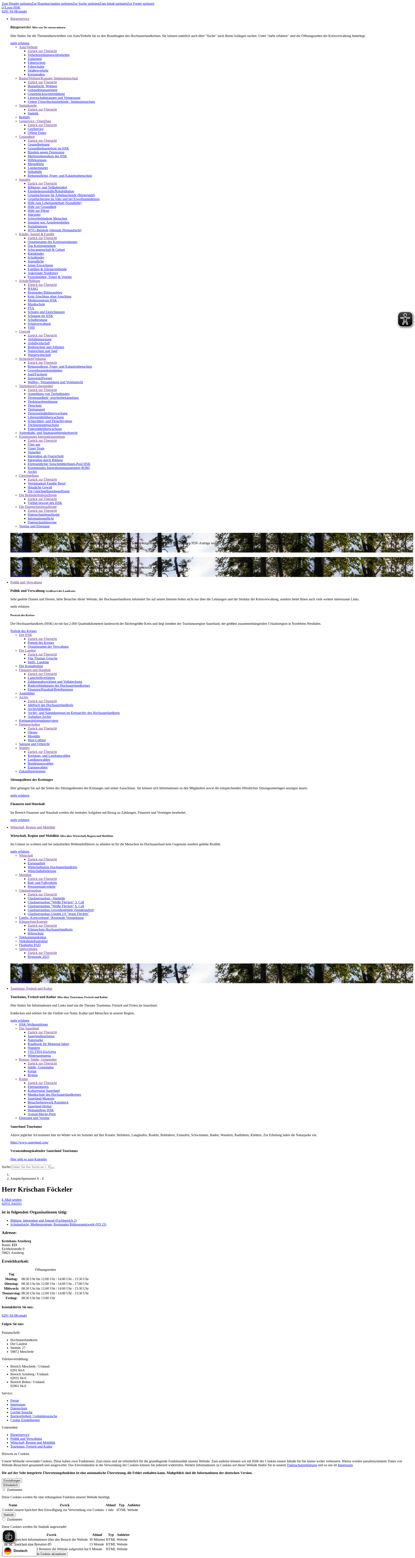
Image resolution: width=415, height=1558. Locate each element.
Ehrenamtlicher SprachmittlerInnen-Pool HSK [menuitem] (59, 464)
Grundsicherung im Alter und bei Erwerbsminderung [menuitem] (64, 199)
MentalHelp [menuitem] (36, 164)
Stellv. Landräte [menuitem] (38, 662)
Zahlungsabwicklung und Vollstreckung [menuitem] (55, 681)
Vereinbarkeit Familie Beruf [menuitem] (46, 483)
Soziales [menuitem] (24, 179)
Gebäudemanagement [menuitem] (42, 90)
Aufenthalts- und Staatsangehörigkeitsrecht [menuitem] (48, 433)
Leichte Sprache (21, 1412)
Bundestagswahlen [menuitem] (40, 763)
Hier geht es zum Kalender (28, 1159)
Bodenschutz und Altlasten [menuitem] (46, 347)
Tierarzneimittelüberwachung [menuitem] (47, 413)
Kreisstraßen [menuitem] (36, 74)
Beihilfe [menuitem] (24, 117)
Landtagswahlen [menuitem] (39, 759)
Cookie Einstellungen (25, 1420)
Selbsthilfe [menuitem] (35, 172)
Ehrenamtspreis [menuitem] (38, 1087)
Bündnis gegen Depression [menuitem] (46, 152)
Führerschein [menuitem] (36, 62)
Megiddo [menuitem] (34, 736)
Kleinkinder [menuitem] (36, 253)
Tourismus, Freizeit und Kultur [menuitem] (31, 988)
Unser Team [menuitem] (36, 448)
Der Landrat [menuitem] (27, 650)
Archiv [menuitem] (32, 472)
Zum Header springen (17, 3)
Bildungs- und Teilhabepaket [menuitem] (47, 187)
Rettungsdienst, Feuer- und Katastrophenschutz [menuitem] (60, 175)
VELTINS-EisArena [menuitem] (42, 1052)
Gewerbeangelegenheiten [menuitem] (45, 370)
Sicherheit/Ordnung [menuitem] (32, 359)
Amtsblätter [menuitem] (27, 693)
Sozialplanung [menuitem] (37, 226)
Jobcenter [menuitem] (34, 214)
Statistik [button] (8, 1514)
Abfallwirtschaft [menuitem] (39, 343)
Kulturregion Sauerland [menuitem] (44, 1090)
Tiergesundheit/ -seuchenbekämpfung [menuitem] (53, 398)
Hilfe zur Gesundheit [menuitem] (42, 207)
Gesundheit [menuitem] (27, 137)
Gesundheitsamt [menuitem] (38, 144)
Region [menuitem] (33, 1075)
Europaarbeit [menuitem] (36, 863)
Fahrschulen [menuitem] (36, 66)
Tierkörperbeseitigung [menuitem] (42, 401)
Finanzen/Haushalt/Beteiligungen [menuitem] (50, 689)
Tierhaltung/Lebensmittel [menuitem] (36, 386)
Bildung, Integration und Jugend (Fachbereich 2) (43, 1220)
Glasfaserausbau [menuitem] (30, 890)
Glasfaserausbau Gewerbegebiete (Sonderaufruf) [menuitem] (61, 910)
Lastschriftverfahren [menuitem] (41, 678)
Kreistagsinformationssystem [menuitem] (38, 720)
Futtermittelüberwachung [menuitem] (45, 429)
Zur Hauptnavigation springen (52, 3)
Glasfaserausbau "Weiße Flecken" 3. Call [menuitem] (56, 902)
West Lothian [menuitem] (37, 740)
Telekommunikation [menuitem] (32, 937)
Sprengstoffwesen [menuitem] (40, 378)
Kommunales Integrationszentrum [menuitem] (42, 436)
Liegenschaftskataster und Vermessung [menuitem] (54, 98)
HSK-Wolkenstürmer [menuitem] (33, 1024)
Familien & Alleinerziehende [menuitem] (47, 269)
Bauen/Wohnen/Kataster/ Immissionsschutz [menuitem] (48, 78)
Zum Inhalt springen (113, 3)
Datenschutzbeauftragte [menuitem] (44, 514)
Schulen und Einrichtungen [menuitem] (46, 312)
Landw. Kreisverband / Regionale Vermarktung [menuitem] (51, 918)
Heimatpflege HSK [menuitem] (41, 1110)
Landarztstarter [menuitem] (38, 168)
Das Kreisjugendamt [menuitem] (42, 246)
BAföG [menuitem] (33, 288)
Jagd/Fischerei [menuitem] (37, 374)
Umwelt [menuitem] (24, 331)
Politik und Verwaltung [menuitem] (26, 582)
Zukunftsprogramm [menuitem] (32, 771)
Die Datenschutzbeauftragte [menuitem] (38, 507)
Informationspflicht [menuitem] (41, 518)
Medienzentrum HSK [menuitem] (42, 300)
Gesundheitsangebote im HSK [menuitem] (48, 148)
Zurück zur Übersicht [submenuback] (42, 51)
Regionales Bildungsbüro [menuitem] (45, 292)
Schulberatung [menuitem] (37, 320)
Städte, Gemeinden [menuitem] (41, 1067)
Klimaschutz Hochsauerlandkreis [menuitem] (50, 929)
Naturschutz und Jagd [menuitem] (42, 351)
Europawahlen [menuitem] (38, 767)
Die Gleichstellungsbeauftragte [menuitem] (49, 491)
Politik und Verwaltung (26, 1438)
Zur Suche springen (86, 3)
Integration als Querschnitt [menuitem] (46, 456)
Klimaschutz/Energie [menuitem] (33, 921)
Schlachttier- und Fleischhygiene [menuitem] (50, 421)
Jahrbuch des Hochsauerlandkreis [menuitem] (50, 705)
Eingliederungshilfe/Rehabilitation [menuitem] (51, 191)
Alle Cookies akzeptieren (50, 1554)
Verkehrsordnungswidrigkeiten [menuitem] (49, 55)
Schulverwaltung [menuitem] (39, 323)
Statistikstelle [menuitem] (28, 105)
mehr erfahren (19, 43)
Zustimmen (14, 1490)
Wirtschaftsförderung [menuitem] (42, 871)
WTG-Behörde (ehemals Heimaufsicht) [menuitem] (54, 230)
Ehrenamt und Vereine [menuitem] (34, 1118)
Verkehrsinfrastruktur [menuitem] (33, 941)
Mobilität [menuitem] (25, 875)
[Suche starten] (52, 1168)
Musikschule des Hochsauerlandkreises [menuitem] (54, 1094)
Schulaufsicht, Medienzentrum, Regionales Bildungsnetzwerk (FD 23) (58, 1224)
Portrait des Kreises (23, 631)
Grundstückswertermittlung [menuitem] (46, 94)
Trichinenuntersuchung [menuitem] (43, 425)
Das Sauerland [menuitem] (29, 1028)
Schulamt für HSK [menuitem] (40, 316)
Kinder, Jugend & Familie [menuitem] (36, 234)
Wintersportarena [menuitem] (39, 1055)
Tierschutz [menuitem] (35, 405)
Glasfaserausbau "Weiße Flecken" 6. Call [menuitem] (56, 906)
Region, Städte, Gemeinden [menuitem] (38, 1059)
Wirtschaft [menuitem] (26, 855)
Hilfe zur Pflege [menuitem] (38, 211)
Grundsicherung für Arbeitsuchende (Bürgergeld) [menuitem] (61, 195)
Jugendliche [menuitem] (36, 261)
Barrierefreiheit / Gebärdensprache (33, 1416)
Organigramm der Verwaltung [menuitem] (48, 646)
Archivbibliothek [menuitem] (39, 709)
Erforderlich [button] (10, 1485)
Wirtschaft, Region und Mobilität (32, 1442)
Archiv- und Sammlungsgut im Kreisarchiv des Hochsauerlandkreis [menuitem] (74, 713)
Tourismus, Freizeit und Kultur (31, 1446)
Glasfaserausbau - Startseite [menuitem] (46, 898)
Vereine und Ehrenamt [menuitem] (34, 526)
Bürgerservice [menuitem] (19, 19)
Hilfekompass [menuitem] (37, 160)
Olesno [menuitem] (32, 732)
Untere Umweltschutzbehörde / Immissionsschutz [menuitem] (61, 101)
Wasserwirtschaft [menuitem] (39, 355)
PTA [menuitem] (31, 308)
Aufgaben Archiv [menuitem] (39, 717)
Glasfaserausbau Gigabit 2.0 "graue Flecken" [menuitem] (58, 914)
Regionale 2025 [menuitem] (38, 957)
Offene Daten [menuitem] (37, 133)
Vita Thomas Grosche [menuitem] (42, 658)
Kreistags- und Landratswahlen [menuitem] (49, 755)
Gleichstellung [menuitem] (29, 475)
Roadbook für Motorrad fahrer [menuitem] (48, 1044)
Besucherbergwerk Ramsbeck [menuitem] (48, 1102)
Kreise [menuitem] (32, 1071)
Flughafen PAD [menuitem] (30, 945)
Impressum (17, 1404)
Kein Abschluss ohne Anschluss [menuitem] (49, 296)
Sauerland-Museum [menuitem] (41, 1098)
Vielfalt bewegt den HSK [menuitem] (45, 503)
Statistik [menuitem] (33, 113)
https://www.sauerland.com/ (29, 1142)
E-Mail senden (12, 1200)
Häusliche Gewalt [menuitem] (40, 487)
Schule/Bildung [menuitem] (29, 281)
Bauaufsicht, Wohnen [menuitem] (42, 86)
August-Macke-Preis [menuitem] (42, 1114)
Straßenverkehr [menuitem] (38, 70)
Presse (14, 1400)
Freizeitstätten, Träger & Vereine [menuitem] (50, 277)
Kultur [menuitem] (23, 1079)
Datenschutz (18, 1408)
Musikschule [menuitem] (36, 304)
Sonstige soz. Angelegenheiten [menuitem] (48, 222)
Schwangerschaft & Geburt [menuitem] (46, 249)
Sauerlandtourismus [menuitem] (41, 1036)
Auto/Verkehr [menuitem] (28, 47)
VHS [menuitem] (31, 327)
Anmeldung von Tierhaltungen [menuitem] (49, 394)
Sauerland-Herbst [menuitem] (39, 1106)
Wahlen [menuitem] (24, 748)
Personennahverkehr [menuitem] (42, 886)
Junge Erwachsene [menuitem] (40, 265)
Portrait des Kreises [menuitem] (41, 642)
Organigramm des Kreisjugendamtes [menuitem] (52, 242)
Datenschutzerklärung (302, 1465)
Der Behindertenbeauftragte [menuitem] (38, 495)
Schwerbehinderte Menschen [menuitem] (47, 218)
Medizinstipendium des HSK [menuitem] (47, 156)
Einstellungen (11, 1480)
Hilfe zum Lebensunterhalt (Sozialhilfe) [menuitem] (54, 203)
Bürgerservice (19, 1435)
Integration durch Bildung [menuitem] (45, 460)
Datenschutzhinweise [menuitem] (42, 522)
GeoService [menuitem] (36, 129)
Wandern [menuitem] (34, 1048)
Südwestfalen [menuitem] (28, 949)
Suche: (6, 1167)
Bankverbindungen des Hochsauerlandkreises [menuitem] (59, 685)
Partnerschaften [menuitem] (29, 724)
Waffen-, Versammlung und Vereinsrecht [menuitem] (55, 382)
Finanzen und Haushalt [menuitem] (35, 670)
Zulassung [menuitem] (35, 59)
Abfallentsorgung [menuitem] (39, 339)
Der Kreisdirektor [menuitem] (31, 666)
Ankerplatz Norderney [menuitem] (43, 273)
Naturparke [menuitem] (35, 1040)
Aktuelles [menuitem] (34, 452)
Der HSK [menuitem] (25, 635)
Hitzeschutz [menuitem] (36, 933)
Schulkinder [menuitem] (36, 257)
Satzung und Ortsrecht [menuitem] (34, 744)
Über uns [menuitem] (34, 444)
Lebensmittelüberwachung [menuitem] (46, 417)
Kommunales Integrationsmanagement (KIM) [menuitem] (59, 468)
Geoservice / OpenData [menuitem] (35, 121)
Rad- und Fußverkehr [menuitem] (42, 883)
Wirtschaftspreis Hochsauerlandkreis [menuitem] (52, 867)
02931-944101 (12, 1203)
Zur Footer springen (140, 3)
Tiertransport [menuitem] (36, 409)
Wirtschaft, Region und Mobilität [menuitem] (32, 827)
